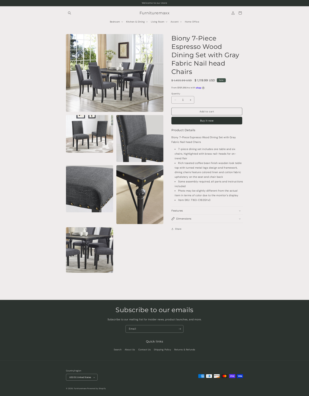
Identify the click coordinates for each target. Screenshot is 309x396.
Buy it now (207, 120)
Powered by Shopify (96, 388)
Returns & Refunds (184, 349)
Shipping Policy (162, 349)
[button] (69, 13)
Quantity (175, 93)
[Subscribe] (179, 329)
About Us (130, 349)
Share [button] (178, 228)
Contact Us (144, 349)
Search (118, 349)
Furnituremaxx (80, 388)
